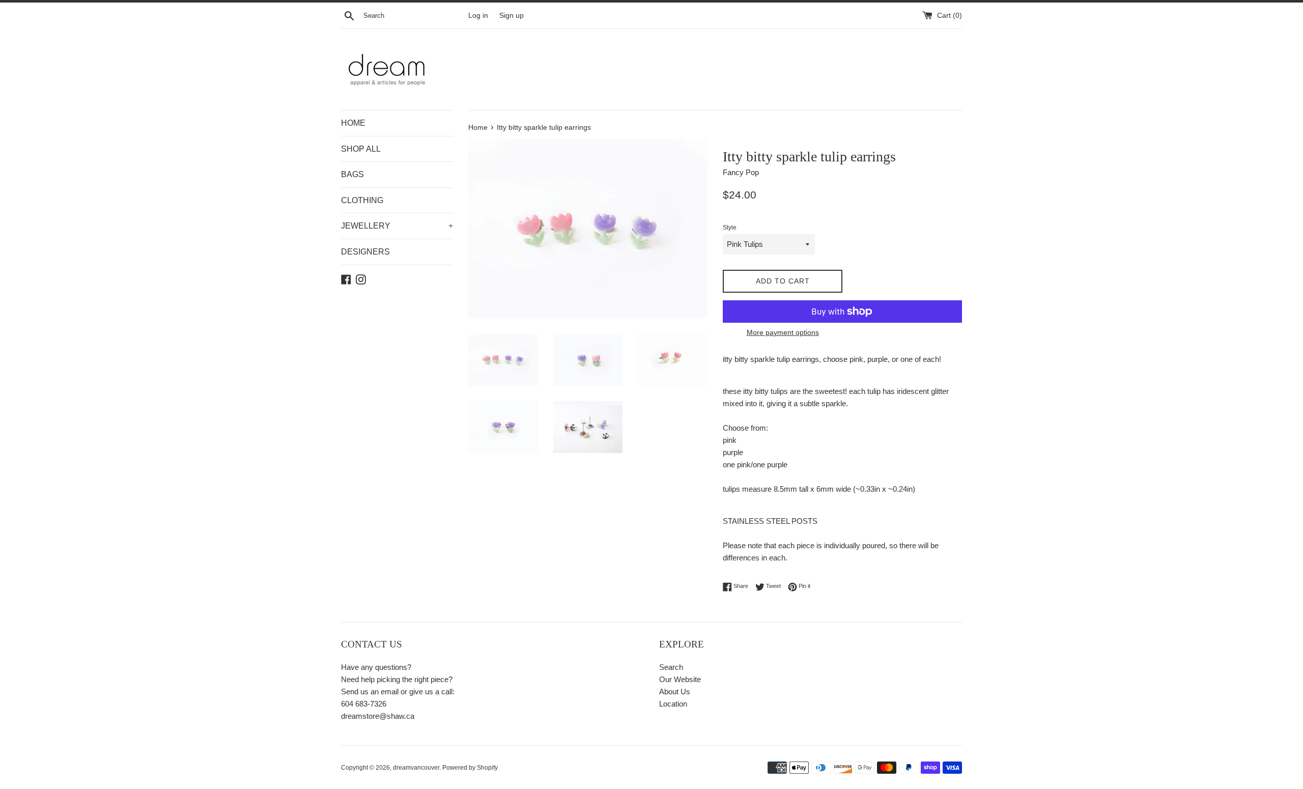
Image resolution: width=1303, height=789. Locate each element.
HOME (353, 123)
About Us (674, 691)
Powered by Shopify (470, 767)
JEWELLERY (397, 225)
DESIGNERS (365, 251)
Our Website (680, 679)
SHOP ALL (361, 149)
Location (673, 703)
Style (730, 227)
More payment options (783, 332)
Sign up (511, 15)
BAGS (352, 174)
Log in (478, 15)
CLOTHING (362, 200)
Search (671, 667)
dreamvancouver (416, 767)
